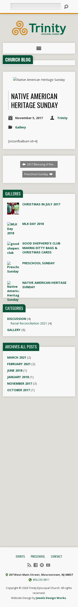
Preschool (38, 556)
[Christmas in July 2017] (13, 212)
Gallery (20, 127)
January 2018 (18, 377)
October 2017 (18, 390)
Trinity (62, 118)
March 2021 (16, 357)
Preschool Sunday (36, 174)
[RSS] (29, 565)
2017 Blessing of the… (41, 164)
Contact (56, 556)
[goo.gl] (42, 565)
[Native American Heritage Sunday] (13, 605)
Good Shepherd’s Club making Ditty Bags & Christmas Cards (41, 247)
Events (20, 556)
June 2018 (14, 370)
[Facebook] (35, 565)
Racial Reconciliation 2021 (28, 323)
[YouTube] (48, 565)
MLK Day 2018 (33, 224)
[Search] (66, 7)
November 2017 (19, 383)
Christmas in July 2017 (41, 204)
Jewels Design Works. (51, 598)
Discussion (16, 319)
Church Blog (18, 59)
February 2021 (19, 364)
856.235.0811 (41, 580)
